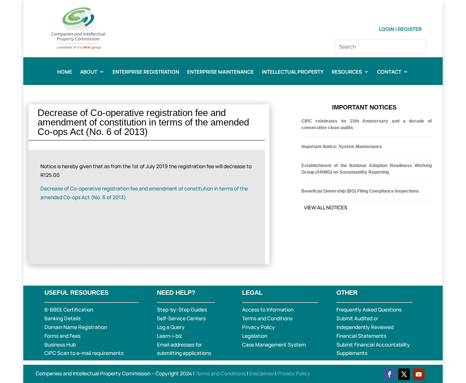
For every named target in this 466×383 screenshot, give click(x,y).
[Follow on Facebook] (389, 374)
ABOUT (88, 72)
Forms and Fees (62, 335)
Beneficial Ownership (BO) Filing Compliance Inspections (360, 191)
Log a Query (171, 327)
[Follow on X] (404, 374)
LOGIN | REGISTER (400, 29)
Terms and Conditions (267, 318)
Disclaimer (262, 373)
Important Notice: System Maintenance (341, 146)
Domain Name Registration (75, 327)
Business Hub (60, 344)
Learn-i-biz (169, 335)
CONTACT (389, 72)
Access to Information (267, 309)
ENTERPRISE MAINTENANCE (220, 72)
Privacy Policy (258, 327)
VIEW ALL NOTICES (325, 207)
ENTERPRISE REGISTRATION (145, 72)
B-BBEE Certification (68, 309)
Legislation (254, 335)
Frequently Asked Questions (369, 309)
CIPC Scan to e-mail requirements (83, 352)
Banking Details (62, 318)
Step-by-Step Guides (182, 309)
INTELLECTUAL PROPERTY (293, 72)
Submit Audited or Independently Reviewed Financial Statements (365, 327)
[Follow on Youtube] (418, 374)
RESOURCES (347, 72)
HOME (64, 72)
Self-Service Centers (181, 318)
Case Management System (274, 344)
